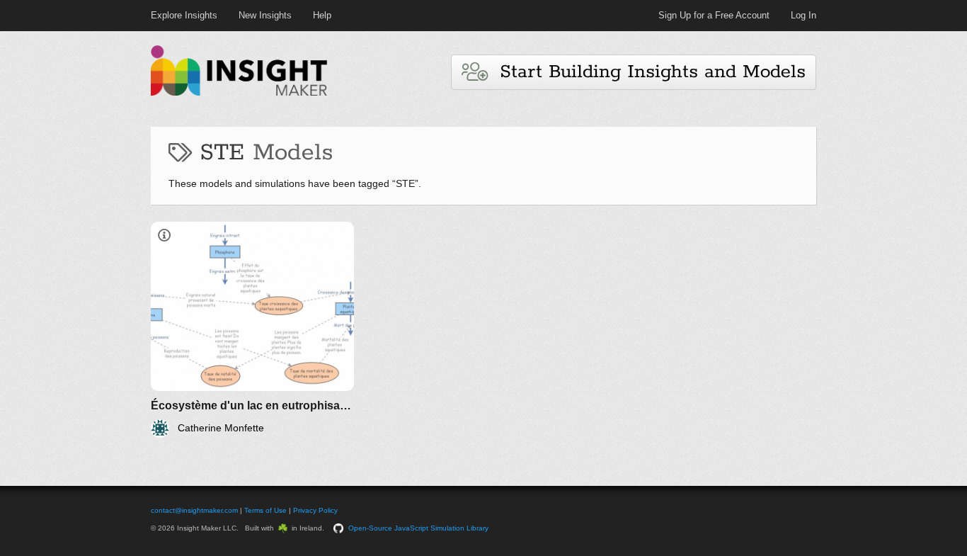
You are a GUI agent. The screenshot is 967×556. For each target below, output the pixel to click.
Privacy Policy (315, 510)
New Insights (265, 15)
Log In (803, 15)
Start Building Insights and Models (646, 71)
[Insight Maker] (239, 93)
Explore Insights (184, 15)
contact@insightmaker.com (194, 510)
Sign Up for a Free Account (713, 15)
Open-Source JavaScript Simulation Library (418, 528)
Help (322, 15)
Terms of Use (265, 510)
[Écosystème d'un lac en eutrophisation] (252, 330)
